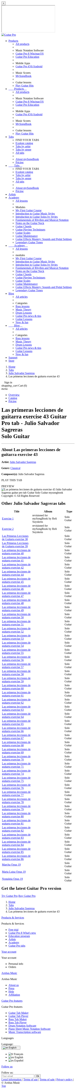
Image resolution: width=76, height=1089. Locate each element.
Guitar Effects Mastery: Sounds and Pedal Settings (44, 239)
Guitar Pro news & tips (28, 315)
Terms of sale (47, 1079)
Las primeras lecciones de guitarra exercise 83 (16, 836)
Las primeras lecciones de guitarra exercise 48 (16, 601)
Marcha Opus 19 (11, 864)
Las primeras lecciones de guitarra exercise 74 (16, 772)
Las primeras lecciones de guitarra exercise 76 (16, 786)
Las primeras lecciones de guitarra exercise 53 (16, 637)
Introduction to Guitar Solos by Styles (37, 216)
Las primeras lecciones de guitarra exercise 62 (16, 701)
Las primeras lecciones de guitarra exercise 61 (16, 694)
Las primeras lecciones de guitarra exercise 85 (16, 850)
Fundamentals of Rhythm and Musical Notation (42, 219)
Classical (15, 468)
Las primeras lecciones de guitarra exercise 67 (16, 737)
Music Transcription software (24, 1032)
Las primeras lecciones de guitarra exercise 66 (16, 729)
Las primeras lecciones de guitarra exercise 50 (16, 616)
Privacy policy (64, 1079)
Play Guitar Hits (25, 85)
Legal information (11, 1079)
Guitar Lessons (24, 319)
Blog (11, 293)
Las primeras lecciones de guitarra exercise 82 (16, 829)
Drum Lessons (24, 312)
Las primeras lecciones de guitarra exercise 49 (16, 609)
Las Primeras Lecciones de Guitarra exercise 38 (15, 537)
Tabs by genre (23, 149)
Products (13, 40)
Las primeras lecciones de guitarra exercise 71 (16, 765)
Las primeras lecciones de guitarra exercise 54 (16, 644)
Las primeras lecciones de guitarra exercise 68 (16, 744)
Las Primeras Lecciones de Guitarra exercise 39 (15, 545)
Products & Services (12, 917)
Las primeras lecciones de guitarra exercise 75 (16, 779)
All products (22, 44)
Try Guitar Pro (9, 895)
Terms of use (30, 1079)
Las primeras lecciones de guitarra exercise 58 (16, 673)
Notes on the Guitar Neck (30, 223)
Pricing (20, 162)
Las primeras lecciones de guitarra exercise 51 (16, 623)
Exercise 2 (8, 528)
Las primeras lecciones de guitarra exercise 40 (16, 552)
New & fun (22, 322)
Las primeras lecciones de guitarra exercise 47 (16, 594)
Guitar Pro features (11, 1000)
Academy (13, 197)
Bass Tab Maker (17, 1019)
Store (11, 360)
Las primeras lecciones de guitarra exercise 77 (16, 793)
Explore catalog (24, 143)
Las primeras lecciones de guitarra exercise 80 (16, 815)
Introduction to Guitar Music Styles (35, 213)
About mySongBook (27, 159)
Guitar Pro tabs (16, 945)
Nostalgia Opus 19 (12, 878)
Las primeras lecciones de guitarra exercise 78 (16, 801)
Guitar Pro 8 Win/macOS (30, 53)
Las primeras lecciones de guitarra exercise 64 (16, 715)
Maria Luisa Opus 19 (14, 871)
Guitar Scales (23, 232)
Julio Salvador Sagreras (23, 462)
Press (11, 988)
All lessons (22, 200)
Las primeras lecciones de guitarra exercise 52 (16, 630)
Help (11, 991)
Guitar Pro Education (27, 56)
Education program (19, 936)
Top (3, 1085)
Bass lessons (23, 306)
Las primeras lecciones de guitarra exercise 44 (16, 573)
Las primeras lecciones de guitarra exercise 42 (16, 566)
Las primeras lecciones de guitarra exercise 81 (16, 822)
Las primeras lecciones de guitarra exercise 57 (16, 665)
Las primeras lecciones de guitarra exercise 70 (16, 758)
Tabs (11, 136)
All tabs (20, 152)
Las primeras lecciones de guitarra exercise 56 (16, 658)
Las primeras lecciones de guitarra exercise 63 (16, 708)
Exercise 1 (8, 518)
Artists (12, 194)
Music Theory (23, 309)
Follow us (7, 1066)
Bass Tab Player (17, 1022)
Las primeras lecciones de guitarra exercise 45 (16, 580)
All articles (22, 296)
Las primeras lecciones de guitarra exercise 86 (16, 857)
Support (12, 357)
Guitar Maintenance (27, 235)
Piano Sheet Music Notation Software (29, 1028)
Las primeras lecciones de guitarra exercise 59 (16, 680)
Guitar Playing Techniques (30, 229)
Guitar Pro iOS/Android (29, 66)
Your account (8, 951)
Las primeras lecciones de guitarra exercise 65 (16, 722)
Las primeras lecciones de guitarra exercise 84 (16, 843)
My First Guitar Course (29, 210)
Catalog (12, 398)
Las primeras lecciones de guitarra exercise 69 (16, 751)
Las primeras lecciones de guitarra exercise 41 (16, 559)
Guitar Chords (23, 226)
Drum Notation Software (22, 1025)
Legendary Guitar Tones (29, 242)
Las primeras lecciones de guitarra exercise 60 (16, 687)
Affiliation (14, 994)
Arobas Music (9, 973)
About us (13, 985)
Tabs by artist (23, 146)
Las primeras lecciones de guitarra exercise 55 (16, 651)
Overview (14, 394)
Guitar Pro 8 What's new (22, 932)
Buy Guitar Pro (27, 895)
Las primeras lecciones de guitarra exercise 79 (16, 808)
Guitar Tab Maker (18, 1012)
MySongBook (23, 75)
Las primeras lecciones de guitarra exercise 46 (16, 587)
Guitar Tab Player (18, 1016)
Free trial (13, 929)
